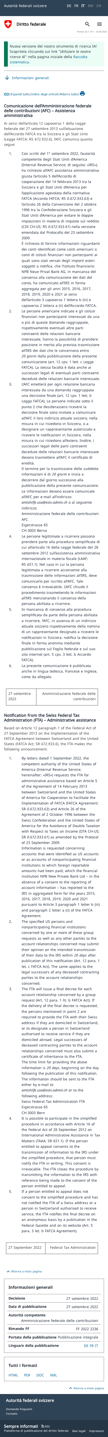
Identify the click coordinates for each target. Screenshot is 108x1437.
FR (76, 5)
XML (53, 1375)
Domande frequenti (19, 1409)
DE (69, 5)
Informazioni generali (26, 78)
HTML (13, 1375)
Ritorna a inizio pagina (23, 1272)
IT (83, 5)
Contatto (12, 1413)
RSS (45, 1426)
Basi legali (79, 1431)
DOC (40, 1375)
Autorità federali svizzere (25, 5)
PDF (27, 1375)
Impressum (96, 1431)
